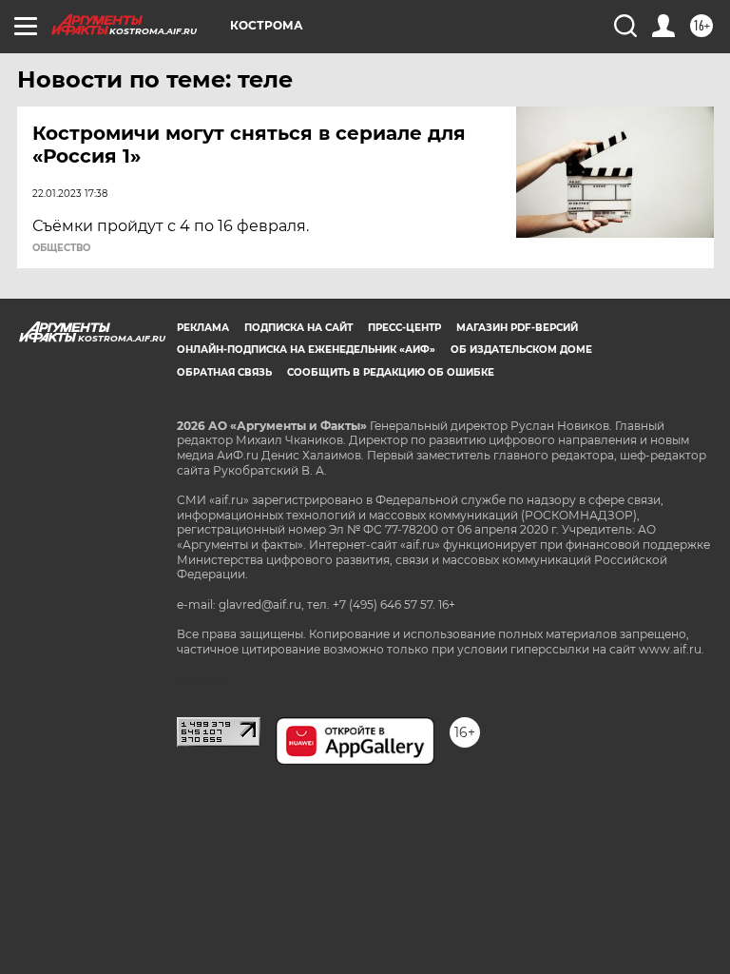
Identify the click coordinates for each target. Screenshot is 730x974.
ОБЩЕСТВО (61, 248)
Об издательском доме (521, 349)
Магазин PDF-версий (517, 327)
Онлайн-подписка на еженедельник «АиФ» (306, 349)
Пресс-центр (404, 327)
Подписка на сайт (298, 327)
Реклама (203, 327)
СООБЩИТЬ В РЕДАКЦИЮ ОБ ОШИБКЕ (390, 372)
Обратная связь (224, 372)
